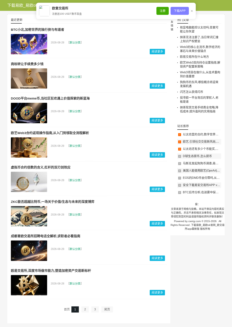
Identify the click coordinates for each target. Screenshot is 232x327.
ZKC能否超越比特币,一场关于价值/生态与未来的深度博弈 (52, 202)
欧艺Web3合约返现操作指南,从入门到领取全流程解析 (50, 133)
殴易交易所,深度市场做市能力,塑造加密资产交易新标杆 (51, 271)
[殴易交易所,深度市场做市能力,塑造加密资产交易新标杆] (29, 285)
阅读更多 (157, 51)
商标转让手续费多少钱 (27, 64)
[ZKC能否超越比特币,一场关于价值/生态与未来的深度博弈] (29, 216)
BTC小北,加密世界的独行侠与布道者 (37, 29)
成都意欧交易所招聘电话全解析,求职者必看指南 (45, 236)
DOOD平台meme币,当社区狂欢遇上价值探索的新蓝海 (50, 98)
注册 (162, 10)
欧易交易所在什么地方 (194, 56)
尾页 (107, 309)
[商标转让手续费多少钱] (29, 78)
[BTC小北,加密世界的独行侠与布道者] (29, 44)
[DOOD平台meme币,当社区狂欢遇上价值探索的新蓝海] (29, 113)
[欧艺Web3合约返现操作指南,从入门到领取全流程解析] (29, 147)
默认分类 (75, 42)
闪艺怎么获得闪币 (191, 91)
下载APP (180, 10)
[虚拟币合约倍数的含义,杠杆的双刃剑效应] (29, 182)
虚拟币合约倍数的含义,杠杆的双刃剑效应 (41, 167)
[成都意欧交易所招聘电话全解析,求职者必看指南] (29, 250)
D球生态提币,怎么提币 (197, 156)
